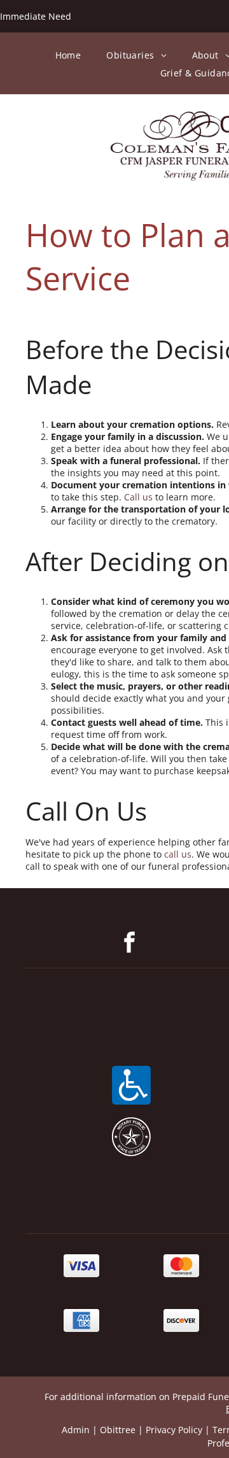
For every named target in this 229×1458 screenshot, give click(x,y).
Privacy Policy (174, 1430)
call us (177, 854)
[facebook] (130, 943)
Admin (76, 1430)
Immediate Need (35, 16)
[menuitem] (68, 55)
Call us (138, 497)
